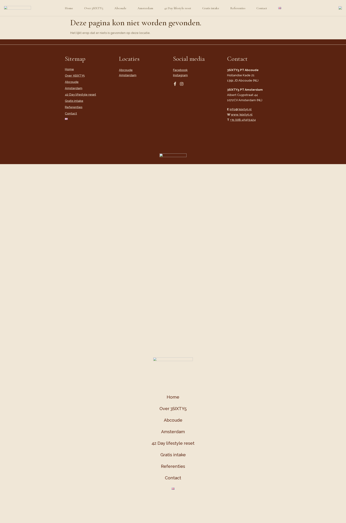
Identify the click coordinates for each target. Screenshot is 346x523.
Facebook (180, 70)
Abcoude (120, 8)
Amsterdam (145, 8)
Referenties (237, 8)
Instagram (180, 75)
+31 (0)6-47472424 (243, 120)
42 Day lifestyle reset (177, 8)
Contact (261, 8)
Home (69, 8)
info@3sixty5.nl (241, 109)
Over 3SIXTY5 (93, 8)
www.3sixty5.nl (241, 114)
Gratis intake (210, 8)
